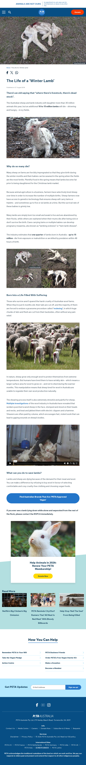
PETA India (64, 745)
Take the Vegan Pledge (12, 658)
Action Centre (8, 663)
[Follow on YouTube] (43, 705)
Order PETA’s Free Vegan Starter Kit (61, 658)
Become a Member (53, 668)
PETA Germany (51, 745)
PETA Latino (57, 748)
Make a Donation (52, 663)
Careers (34, 728)
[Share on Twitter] (11, 73)
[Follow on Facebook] (37, 705)
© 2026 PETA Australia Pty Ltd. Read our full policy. (56, 737)
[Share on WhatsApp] (16, 73)
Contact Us (10, 728)
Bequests (76, 728)
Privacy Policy (27, 737)
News (8, 68)
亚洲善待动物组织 (42, 748)
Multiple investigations (17, 403)
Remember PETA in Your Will (14, 652)
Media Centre (23, 728)
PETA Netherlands (35, 745)
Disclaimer (14, 737)
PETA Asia (29, 748)
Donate (78, 12)
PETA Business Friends (55, 652)
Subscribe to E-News (61, 728)
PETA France (20, 745)
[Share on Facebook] (7, 73)
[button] (9, 12)
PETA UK (74, 745)
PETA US (8, 745)
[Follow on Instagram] (49, 705)
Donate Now (43, 576)
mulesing (58, 308)
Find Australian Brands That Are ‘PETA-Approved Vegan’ (43, 498)
